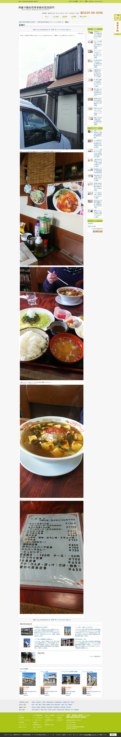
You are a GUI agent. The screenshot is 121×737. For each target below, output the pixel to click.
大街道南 (95, 691)
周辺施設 (59, 717)
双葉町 (73, 691)
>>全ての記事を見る (97, 228)
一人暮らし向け (37, 720)
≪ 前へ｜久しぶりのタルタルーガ (41, 29)
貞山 (66, 704)
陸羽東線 (43, 707)
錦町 (40, 704)
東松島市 (38, 702)
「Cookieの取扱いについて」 (90, 734)
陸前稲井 (76, 709)
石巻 (33, 709)
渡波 (63, 704)
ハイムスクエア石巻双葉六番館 (69, 671)
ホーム (21, 715)
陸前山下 (37, 709)
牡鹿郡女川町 (66, 702)
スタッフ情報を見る (95, 656)
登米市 (72, 702)
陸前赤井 (67, 709)
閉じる (113, 734)
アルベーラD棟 (44, 671)
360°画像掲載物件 (38, 715)
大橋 (36, 704)
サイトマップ (22, 724)
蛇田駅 (25, 693)
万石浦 (49, 709)
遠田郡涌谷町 (50, 702)
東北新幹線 (49, 707)
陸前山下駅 (68, 693)
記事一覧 (54, 29)
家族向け (35, 722)
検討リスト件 (84, 1)
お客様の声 (60, 720)
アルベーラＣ (22, 671)
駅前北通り (57, 704)
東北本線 (68, 707)
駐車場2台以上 (37, 724)
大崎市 (44, 702)
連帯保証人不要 (49, 724)
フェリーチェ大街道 (87, 671)
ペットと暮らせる (38, 717)
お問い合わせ (60, 715)
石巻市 (28, 691)
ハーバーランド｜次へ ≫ (64, 29)
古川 (72, 709)
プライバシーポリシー (25, 720)
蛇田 (31, 691)
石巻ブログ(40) (92, 226)
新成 (52, 704)
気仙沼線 (62, 707)
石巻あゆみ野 (60, 709)
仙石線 (33, 707)
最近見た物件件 (74, 1)
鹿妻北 (70, 704)
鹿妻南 (48, 704)
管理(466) (90, 223)
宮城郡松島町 (58, 702)
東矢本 (54, 709)
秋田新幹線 (56, 707)
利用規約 (21, 722)
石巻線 (38, 707)
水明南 (44, 704)
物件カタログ (22, 727)
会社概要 (21, 717)
